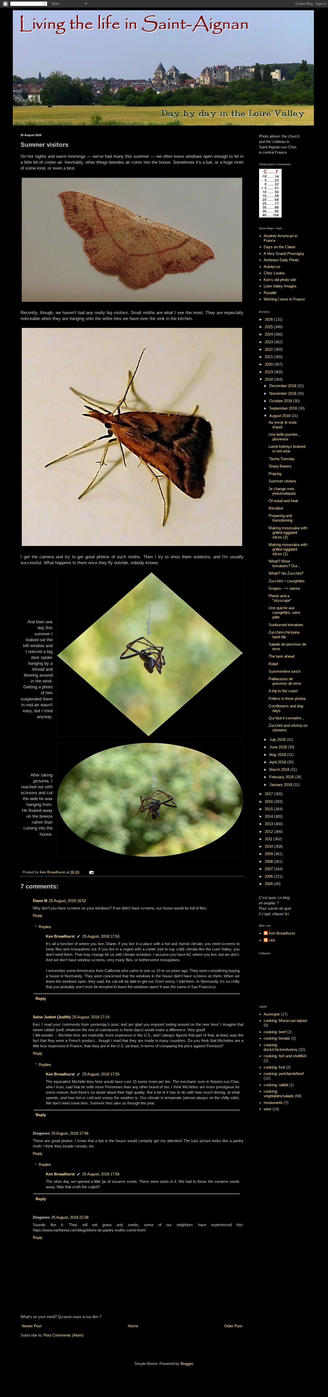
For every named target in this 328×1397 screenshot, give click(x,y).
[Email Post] (91, 872)
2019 (269, 372)
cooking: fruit (274, 1067)
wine (267, 1109)
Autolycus (272, 266)
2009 (269, 854)
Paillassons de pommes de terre (285, 681)
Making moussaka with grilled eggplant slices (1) (288, 549)
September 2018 (283, 408)
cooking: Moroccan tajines (286, 1020)
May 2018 (278, 754)
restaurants (273, 1102)
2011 (269, 839)
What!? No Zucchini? (286, 573)
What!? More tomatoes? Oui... (284, 563)
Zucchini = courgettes (287, 581)
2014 (269, 816)
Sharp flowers (280, 466)
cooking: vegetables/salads (279, 1093)
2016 (269, 801)
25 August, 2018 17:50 (100, 936)
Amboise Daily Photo (281, 260)
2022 (269, 349)
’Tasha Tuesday (282, 459)
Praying (275, 473)
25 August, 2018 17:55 (100, 1074)
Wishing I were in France (284, 299)
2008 (269, 861)
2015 (269, 809)
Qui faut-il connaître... (286, 718)
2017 (269, 794)
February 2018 (282, 777)
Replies (45, 927)
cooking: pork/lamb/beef (284, 1073)
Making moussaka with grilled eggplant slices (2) (288, 532)
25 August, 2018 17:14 (90, 1017)
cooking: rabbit (276, 1085)
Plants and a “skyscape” (280, 598)
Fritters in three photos (287, 698)
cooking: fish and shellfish (285, 1056)
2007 (269, 869)
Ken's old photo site (280, 279)
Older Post (233, 1326)
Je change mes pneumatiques (282, 491)
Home (133, 1326)
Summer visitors (282, 481)
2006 (269, 876)
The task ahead (281, 656)
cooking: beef (275, 1032)
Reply (38, 915)
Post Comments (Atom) (64, 1335)
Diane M (40, 900)
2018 (269, 379)
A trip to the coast (283, 691)
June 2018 (278, 747)
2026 (269, 319)
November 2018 (283, 393)
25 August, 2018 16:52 (67, 900)
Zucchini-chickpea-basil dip (284, 634)
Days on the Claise (279, 247)
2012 (269, 831)
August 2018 (280, 415)
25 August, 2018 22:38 (69, 1217)
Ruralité (270, 293)
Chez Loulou (274, 273)
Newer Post (32, 1326)
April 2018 (278, 762)
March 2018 (279, 769)
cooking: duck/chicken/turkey (281, 1047)
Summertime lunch (284, 671)
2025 (269, 327)
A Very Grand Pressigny (284, 253)
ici (287, 914)
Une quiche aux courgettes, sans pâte (284, 612)
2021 (269, 357)
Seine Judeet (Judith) (52, 1017)
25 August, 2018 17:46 (69, 1133)
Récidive (276, 508)
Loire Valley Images (280, 286)
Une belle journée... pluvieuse (285, 436)
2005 (269, 884)
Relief (273, 664)
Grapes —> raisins (284, 588)
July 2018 (277, 739)
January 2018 (281, 784)
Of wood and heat (283, 501)
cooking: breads (277, 1038)
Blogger (186, 1363)
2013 (269, 824)
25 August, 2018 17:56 (100, 1174)
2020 (269, 364)
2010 (269, 846)
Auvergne (272, 1014)
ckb (272, 940)
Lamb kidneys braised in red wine (287, 448)
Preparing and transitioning (280, 517)
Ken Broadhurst (60, 936)
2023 (269, 342)
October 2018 (281, 401)
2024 (269, 334)
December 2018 (283, 386)
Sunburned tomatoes (286, 625)
